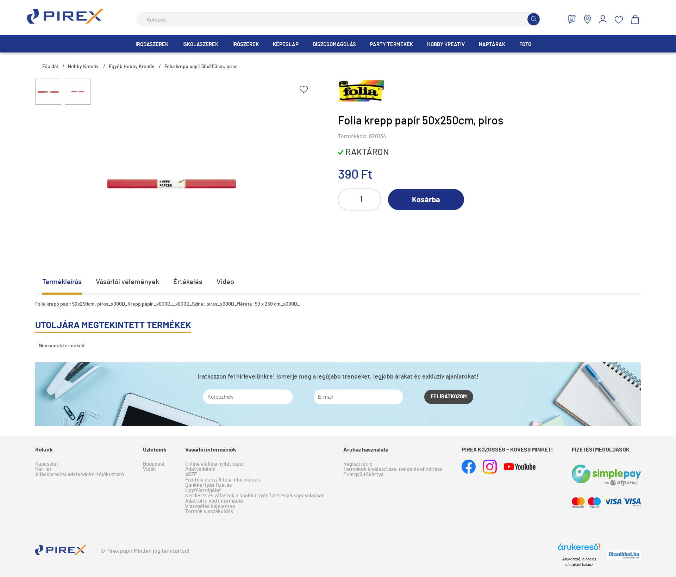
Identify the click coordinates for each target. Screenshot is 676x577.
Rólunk (44, 450)
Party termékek (391, 44)
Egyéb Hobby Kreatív (131, 66)
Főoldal (50, 66)
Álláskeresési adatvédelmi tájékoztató (79, 474)
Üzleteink (155, 450)
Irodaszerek (152, 44)
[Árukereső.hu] (579, 550)
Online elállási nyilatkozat (214, 464)
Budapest (154, 464)
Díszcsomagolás (334, 44)
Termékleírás (62, 282)
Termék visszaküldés (209, 511)
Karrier (43, 469)
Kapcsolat (46, 464)
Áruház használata (365, 450)
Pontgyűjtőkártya (363, 474)
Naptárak (492, 44)
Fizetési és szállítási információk (222, 480)
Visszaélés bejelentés (210, 506)
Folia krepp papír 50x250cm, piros (201, 66)
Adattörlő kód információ (214, 501)
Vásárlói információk (210, 450)
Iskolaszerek (200, 44)
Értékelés (187, 282)
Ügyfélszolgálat (203, 490)
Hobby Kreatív (446, 44)
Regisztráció (358, 464)
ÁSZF (191, 474)
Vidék (149, 469)
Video (225, 282)
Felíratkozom (449, 396)
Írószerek (245, 44)
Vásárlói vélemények (127, 282)
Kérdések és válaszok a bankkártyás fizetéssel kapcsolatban (255, 495)
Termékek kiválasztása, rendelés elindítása (393, 469)
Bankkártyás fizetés (208, 485)
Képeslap (286, 44)
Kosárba (426, 200)
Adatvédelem (200, 469)
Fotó (525, 44)
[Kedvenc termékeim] (619, 20)
